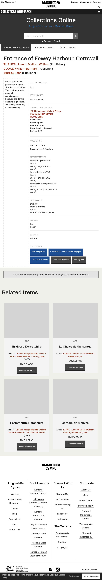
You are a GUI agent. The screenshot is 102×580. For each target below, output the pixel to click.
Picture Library (86, 506)
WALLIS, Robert (70, 432)
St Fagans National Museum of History (38, 503)
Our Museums (7, 2)
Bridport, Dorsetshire (27, 346)
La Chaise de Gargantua (75, 346)
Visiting (15, 494)
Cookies (62, 542)
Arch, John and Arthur (34, 432)
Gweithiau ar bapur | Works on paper (65, 252)
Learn (15, 508)
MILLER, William (16, 432)
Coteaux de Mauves (75, 422)
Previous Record (45, 47)
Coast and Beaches (61, 259)
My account (85, 2)
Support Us (14, 519)
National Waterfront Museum (38, 515)
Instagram (62, 519)
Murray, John (12, 72)
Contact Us (62, 494)
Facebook (62, 514)
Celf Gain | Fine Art (40, 259)
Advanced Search (51, 41)
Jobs (85, 495)
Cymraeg (97, 2)
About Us (86, 489)
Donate (74, 2)
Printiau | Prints (38, 252)
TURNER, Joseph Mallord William (26, 64)
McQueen (82, 432)
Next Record (68, 47)
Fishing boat (79, 259)
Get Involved (62, 499)
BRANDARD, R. (75, 356)
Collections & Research (16, 11)
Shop (14, 524)
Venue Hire (14, 529)
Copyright (62, 547)
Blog (14, 514)
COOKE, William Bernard (20, 68)
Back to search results (17, 47)
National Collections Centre (86, 515)
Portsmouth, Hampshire (27, 422)
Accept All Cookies (91, 576)
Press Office (85, 500)
